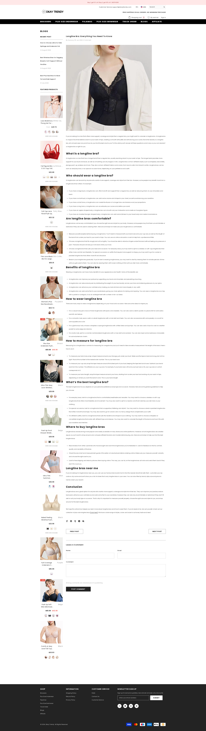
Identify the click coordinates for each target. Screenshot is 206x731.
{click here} (94, 512)
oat (55, 177)
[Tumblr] (75, 521)
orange (55, 396)
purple (53, 486)
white (53, 354)
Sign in (163, 17)
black (47, 396)
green (53, 441)
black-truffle (57, 132)
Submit (156, 698)
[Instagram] (125, 706)
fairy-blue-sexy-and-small (51, 222)
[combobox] (155, 7)
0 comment (87, 40)
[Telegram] (79, 521)
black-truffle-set (53, 132)
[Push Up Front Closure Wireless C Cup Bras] (51, 416)
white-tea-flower (49, 132)
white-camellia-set (46, 132)
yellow (51, 396)
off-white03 (53, 312)
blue (49, 486)
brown (49, 354)
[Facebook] (67, 521)
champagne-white (47, 177)
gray (51, 177)
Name (68, 550)
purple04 (49, 312)
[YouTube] (137, 706)
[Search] (157, 7)
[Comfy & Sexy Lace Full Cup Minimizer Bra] (51, 632)
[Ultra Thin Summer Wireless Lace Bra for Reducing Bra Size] (51, 461)
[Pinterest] (71, 521)
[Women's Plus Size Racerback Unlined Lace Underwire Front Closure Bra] (51, 287)
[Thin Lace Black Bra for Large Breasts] (51, 242)
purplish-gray (57, 657)
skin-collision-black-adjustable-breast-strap (51, 267)
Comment (69, 562)
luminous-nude (44, 177)
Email (119, 550)
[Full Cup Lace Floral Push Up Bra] (51, 197)
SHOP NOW (115, 2)
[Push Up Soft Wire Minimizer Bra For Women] (51, 590)
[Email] (83, 521)
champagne (57, 441)
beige (46, 441)
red (57, 615)
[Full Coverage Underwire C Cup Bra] (51, 548)
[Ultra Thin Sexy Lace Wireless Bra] (51, 371)
